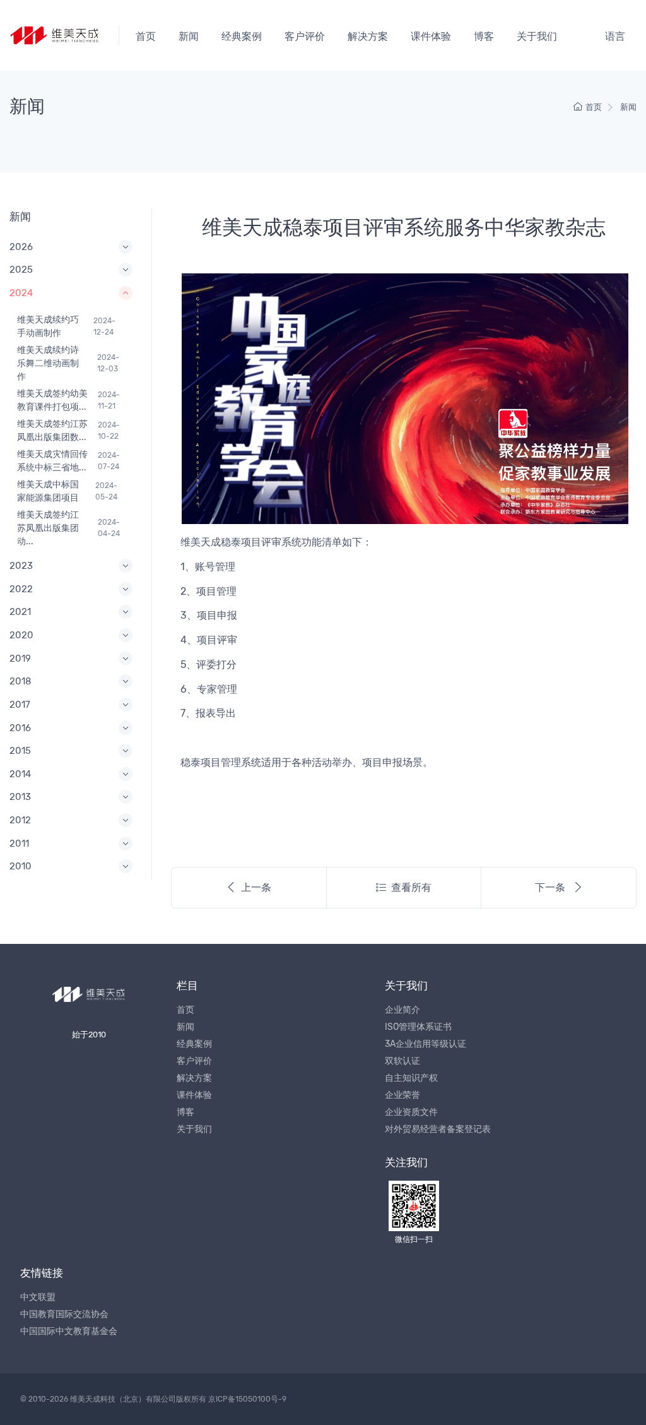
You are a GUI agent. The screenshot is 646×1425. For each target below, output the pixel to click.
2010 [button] (20, 866)
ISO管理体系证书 (418, 1027)
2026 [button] (21, 247)
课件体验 (431, 36)
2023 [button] (21, 565)
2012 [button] (20, 820)
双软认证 (402, 1061)
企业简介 (402, 1010)
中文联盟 (38, 1297)
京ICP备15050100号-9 (247, 1399)
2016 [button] (20, 728)
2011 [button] (19, 843)
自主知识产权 (411, 1078)
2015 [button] (20, 750)
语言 (615, 36)
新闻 (189, 36)
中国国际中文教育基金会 (68, 1331)
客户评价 (305, 36)
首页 (146, 36)
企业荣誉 (402, 1095)
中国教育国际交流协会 (64, 1314)
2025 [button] (21, 269)
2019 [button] (20, 658)
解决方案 (368, 36)
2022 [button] (21, 589)
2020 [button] (21, 635)
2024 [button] (21, 293)
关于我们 (537, 36)
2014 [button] (20, 774)
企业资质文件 (411, 1112)
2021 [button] (20, 611)
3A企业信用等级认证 (425, 1044)
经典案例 (241, 36)
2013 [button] (20, 796)
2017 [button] (19, 704)
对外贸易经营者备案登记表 (438, 1129)
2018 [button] (20, 681)
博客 (484, 36)
